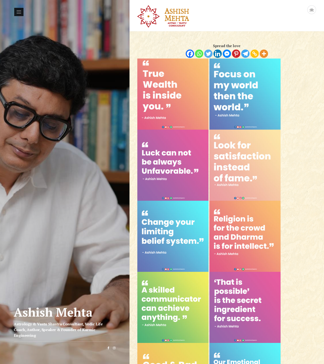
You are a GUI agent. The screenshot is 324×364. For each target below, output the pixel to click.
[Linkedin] (217, 54)
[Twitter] (208, 54)
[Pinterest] (236, 54)
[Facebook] (190, 54)
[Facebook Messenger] (227, 54)
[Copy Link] (254, 54)
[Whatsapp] (199, 54)
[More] (264, 54)
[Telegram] (245, 54)
